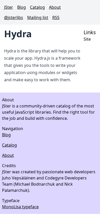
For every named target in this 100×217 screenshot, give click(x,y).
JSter (8, 7)
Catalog (37, 7)
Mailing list (37, 17)
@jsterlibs (13, 17)
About (55, 7)
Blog (21, 7)
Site (87, 39)
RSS (55, 17)
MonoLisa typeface (20, 207)
